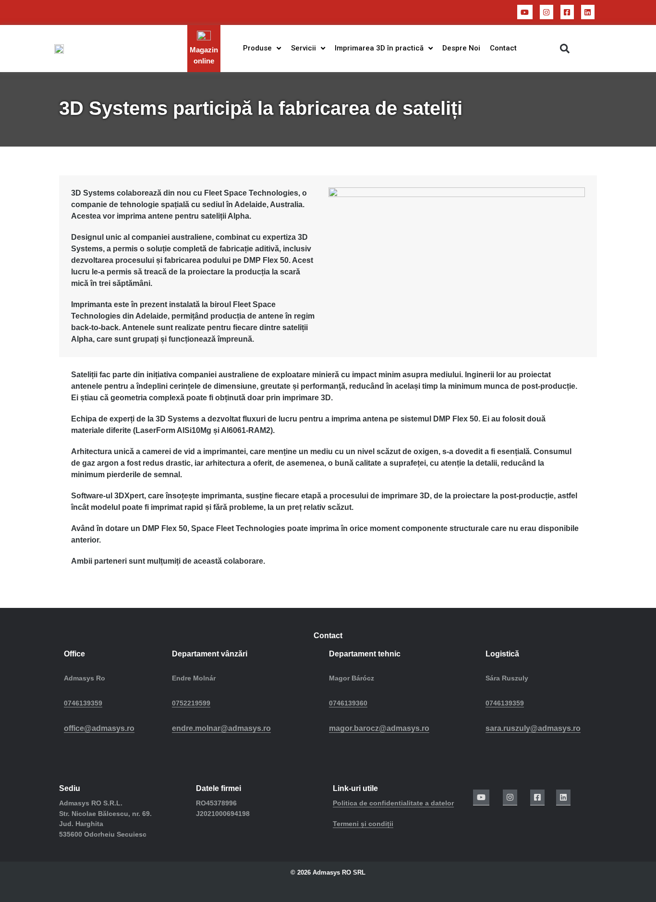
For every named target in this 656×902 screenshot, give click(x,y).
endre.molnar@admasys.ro (221, 728)
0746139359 (83, 703)
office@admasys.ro (99, 728)
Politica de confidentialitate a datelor (393, 803)
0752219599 (191, 703)
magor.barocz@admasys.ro (379, 728)
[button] (565, 48)
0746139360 (348, 703)
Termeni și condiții (363, 824)
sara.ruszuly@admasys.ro (533, 728)
